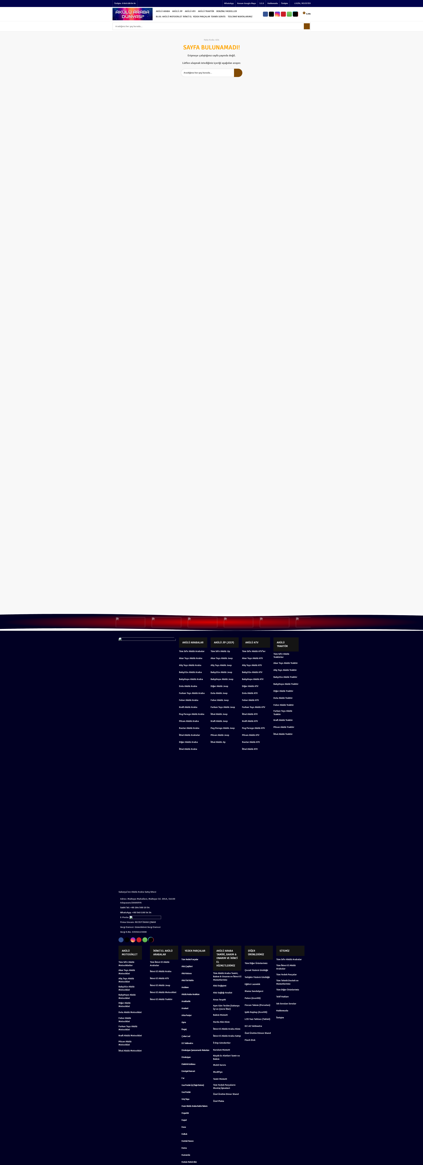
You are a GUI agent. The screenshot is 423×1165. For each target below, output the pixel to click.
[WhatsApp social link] (289, 14)
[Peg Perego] (239, 622)
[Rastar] (166, 622)
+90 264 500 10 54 (135, 907)
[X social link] (271, 14)
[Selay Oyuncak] (131, 622)
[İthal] (311, 622)
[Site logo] (133, 13)
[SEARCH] (238, 73)
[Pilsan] (202, 622)
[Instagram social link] (277, 14)
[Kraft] (274, 622)
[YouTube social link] (283, 14)
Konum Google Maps (246, 3)
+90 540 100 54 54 (135, 912)
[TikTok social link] (295, 14)
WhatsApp (229, 3)
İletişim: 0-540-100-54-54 (125, 3)
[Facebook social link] (265, 14)
